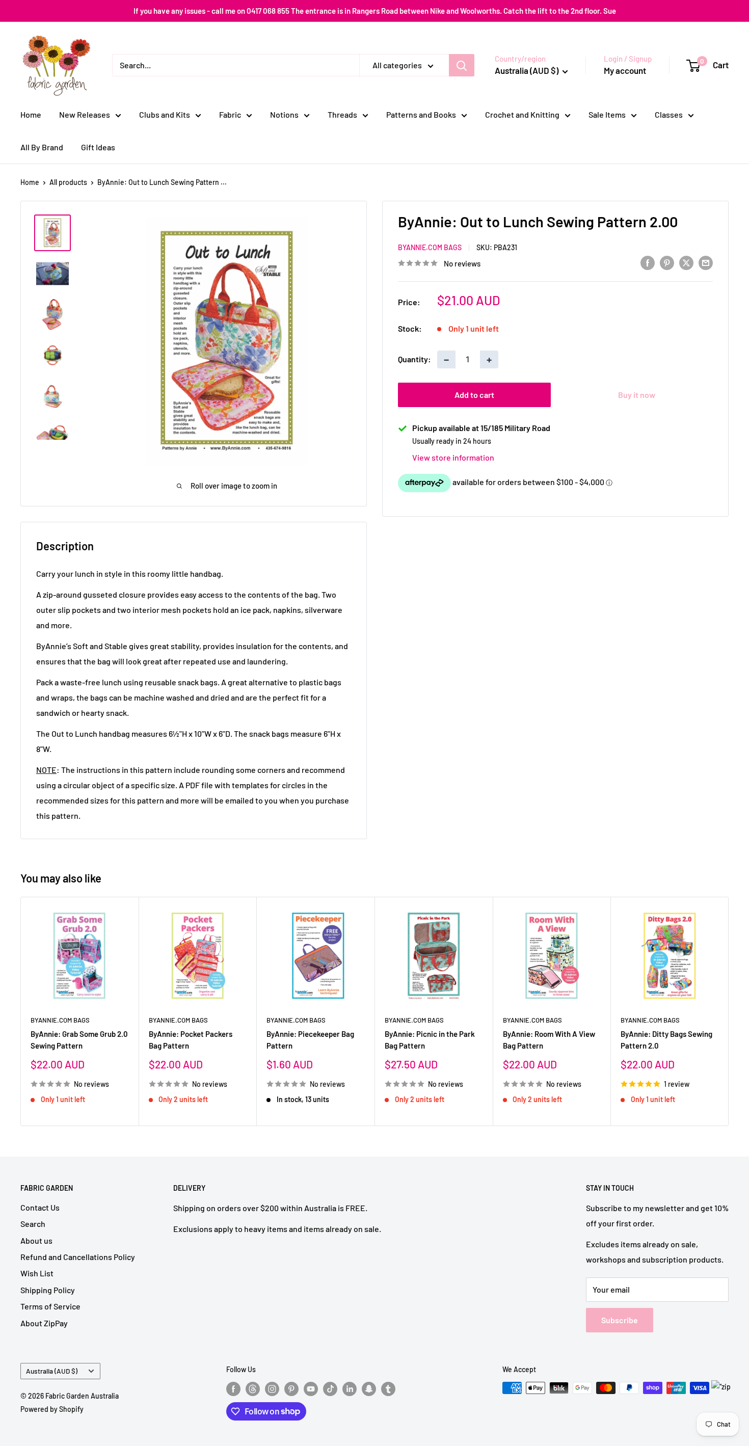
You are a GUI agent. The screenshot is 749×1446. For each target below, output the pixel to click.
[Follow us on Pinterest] (291, 1389)
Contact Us (40, 1207)
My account (625, 70)
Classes (669, 114)
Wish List (37, 1273)
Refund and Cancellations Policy (77, 1257)
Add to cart (474, 394)
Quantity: (414, 359)
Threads (342, 114)
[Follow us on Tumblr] (388, 1389)
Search (32, 1223)
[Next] (729, 1011)
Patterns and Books (421, 114)
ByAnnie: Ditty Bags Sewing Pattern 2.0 (666, 1039)
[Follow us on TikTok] (330, 1389)
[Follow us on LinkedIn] (349, 1389)
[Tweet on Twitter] (686, 262)
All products (68, 182)
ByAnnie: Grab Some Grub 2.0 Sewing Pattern (79, 1039)
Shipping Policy (47, 1290)
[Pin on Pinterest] (667, 262)
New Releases (84, 114)
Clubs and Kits (164, 114)
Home (30, 114)
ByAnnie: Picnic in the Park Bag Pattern (430, 1039)
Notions (284, 114)
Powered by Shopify (52, 1409)
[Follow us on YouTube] (311, 1389)
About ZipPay (44, 1323)
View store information (453, 457)
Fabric (230, 114)
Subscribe (619, 1320)
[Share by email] (706, 262)
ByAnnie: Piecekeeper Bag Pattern (310, 1039)
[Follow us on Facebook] (233, 1389)
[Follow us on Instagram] (272, 1389)
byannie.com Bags (430, 247)
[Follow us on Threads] (253, 1389)
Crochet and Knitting (522, 114)
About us (36, 1240)
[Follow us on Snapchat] (369, 1389)
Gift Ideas (98, 147)
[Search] (461, 65)
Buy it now (636, 394)
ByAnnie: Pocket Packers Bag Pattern (190, 1039)
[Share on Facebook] (647, 262)
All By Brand (41, 147)
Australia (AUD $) (51, 1371)
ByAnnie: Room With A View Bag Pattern (549, 1039)
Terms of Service (50, 1306)
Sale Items (607, 114)
